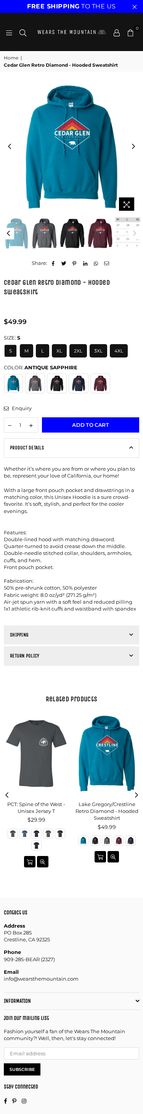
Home (11, 58)
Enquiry (21, 408)
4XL (118, 351)
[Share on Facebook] (53, 263)
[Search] (23, 32)
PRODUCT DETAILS (27, 447)
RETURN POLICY (24, 656)
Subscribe (22, 1069)
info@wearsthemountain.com (41, 979)
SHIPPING (19, 635)
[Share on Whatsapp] (96, 263)
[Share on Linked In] (85, 263)
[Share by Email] (106, 263)
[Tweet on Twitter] (64, 263)
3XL (98, 351)
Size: (12, 338)
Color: (40, 367)
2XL (78, 351)
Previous (9, 146)
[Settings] (117, 32)
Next (133, 146)
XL (59, 351)
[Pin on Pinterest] (74, 263)
